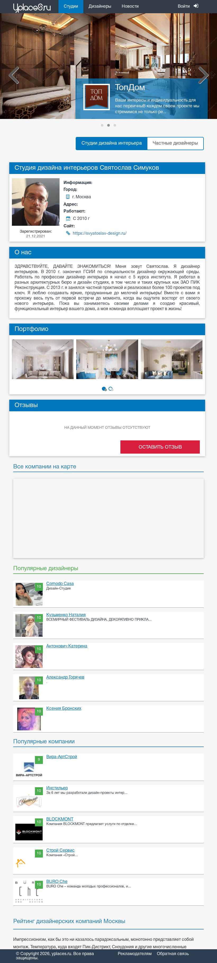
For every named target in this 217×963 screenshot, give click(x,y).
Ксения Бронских (63, 709)
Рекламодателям (135, 954)
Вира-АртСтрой (61, 757)
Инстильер (57, 788)
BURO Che (56, 882)
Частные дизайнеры (175, 143)
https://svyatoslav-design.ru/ (99, 234)
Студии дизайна (112, 143)
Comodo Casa (60, 584)
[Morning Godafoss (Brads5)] (43, 362)
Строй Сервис (60, 851)
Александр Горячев (65, 677)
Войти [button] (184, 6)
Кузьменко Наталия (66, 615)
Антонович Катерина (66, 646)
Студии (71, 6)
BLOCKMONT (59, 819)
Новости (130, 6)
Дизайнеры (100, 6)
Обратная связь (173, 954)
